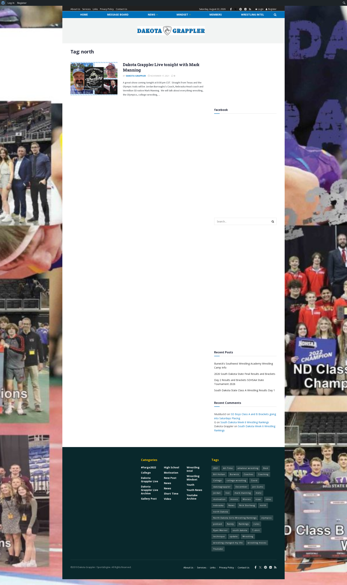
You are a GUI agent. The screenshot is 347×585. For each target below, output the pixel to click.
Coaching (263, 474)
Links (95, 9)
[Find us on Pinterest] (240, 9)
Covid (254, 480)
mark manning (243, 492)
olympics (266, 517)
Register (272, 9)
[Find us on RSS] (250, 9)
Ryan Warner (220, 530)
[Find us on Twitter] (235, 9)
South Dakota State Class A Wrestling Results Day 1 (244, 390)
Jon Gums (257, 486)
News (151, 14)
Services (86, 9)
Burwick (234, 474)
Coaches (248, 474)
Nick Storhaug (247, 505)
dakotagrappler (222, 486)
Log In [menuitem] (11, 2)
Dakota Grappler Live (149, 479)
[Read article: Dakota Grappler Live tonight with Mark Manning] (93, 79)
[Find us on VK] (245, 9)
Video (167, 498)
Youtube (218, 548)
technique (219, 536)
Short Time (171, 493)
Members (215, 14)
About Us (75, 9)
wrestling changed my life (228, 542)
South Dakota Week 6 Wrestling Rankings (244, 422)
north (263, 505)
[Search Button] (275, 14)
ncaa (258, 499)
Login (260, 9)
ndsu (268, 499)
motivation (219, 499)
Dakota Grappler (136, 75)
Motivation (171, 472)
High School (171, 467)
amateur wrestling (248, 468)
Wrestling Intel (252, 14)
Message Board (117, 14)
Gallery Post (149, 498)
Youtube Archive (192, 496)
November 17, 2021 (159, 75)
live (228, 492)
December (241, 486)
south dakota (240, 530)
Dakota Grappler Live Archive (149, 490)
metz (259, 492)
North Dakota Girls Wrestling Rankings (234, 517)
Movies (247, 499)
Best (265, 468)
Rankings (244, 524)
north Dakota (220, 511)
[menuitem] (3, 3)
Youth (190, 484)
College (146, 472)
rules (256, 524)
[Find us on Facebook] (231, 9)
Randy (230, 524)
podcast (217, 524)
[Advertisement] (245, 74)
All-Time (228, 468)
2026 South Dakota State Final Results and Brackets (244, 374)
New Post (170, 478)
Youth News (194, 490)
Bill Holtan (219, 474)
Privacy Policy (107, 9)
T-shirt (256, 530)
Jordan (217, 492)
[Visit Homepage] (171, 30)
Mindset (182, 14)
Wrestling (248, 536)
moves (234, 499)
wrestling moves (257, 542)
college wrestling (236, 480)
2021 (215, 468)
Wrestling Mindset (193, 477)
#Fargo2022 (148, 467)
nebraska (218, 505)
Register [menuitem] (22, 2)
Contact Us (121, 9)
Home (84, 14)
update (234, 536)
